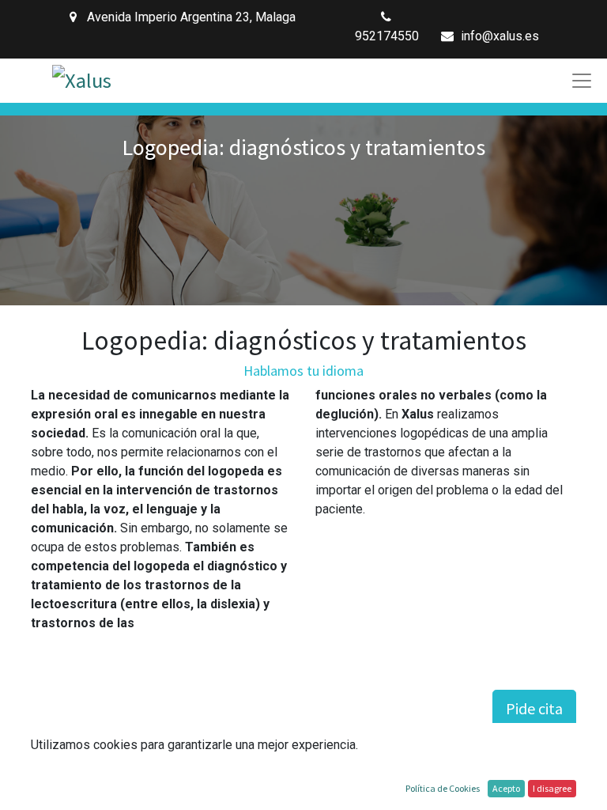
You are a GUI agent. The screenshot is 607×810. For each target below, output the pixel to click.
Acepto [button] (506, 788)
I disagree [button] (552, 788)
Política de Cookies (442, 788)
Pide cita (534, 708)
